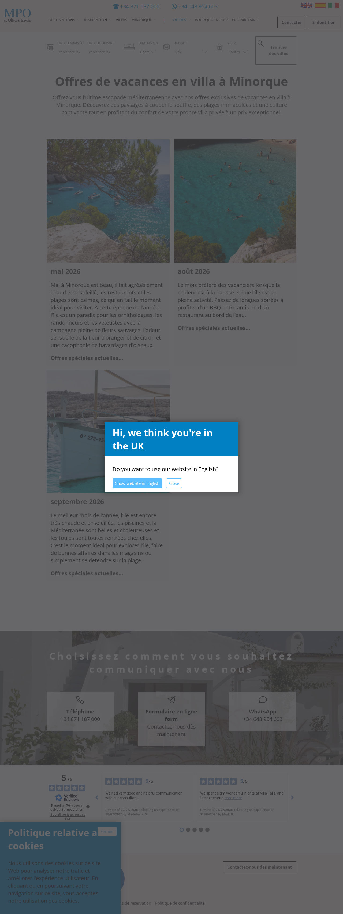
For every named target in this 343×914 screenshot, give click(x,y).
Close (174, 483)
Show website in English (137, 483)
